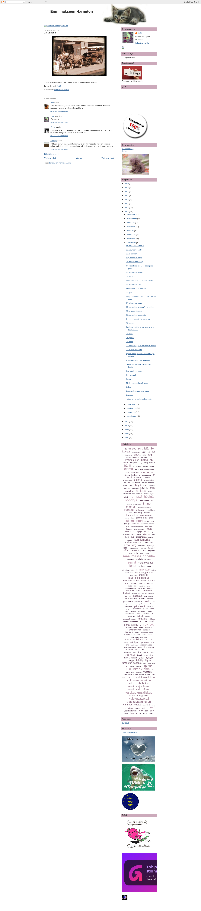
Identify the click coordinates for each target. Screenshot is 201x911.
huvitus (146, 493)
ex (125, 482)
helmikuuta (131, 412)
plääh (152, 609)
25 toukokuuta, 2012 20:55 (59, 111)
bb (151, 460)
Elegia (52, 127)
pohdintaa (133, 611)
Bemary (53, 141)
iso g (132, 518)
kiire (134, 532)
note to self (141, 588)
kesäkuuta (131, 239)
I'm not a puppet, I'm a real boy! (138, 319)
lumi (141, 553)
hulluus (141, 491)
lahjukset (151, 548)
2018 (127, 188)
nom (148, 586)
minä (132, 570)
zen (146, 711)
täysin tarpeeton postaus (137, 661)
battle (144, 459)
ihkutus (140, 510)
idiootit (129, 504)
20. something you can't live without (140, 307)
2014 (127, 204)
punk (138, 613)
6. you (128, 379)
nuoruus (150, 588)
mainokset (130, 559)
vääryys (145, 708)
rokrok (148, 624)
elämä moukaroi (132, 472)
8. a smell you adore (134, 371)
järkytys (127, 524)
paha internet (148, 596)
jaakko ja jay (141, 518)
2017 (127, 192)
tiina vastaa (149, 647)
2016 (127, 196)
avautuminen (132, 460)
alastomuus (128, 455)
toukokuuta (131, 243)
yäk (141, 710)
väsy (130, 708)
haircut (131, 485)
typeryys (130, 660)
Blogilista (125, 723)
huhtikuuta (131, 404)
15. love (129, 334)
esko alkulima (149, 480)
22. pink (129, 292)
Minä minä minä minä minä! (137, 383)
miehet (131, 565)
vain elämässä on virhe (143, 674)
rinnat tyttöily (131, 624)
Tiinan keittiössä (132, 649)
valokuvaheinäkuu (139, 680)
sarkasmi (147, 630)
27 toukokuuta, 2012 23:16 (59, 149)
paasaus (137, 596)
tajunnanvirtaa (147, 642)
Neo (52, 102)
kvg (134, 545)
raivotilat (147, 616)
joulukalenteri (133, 521)
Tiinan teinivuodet (147, 650)
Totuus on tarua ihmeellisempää (138, 399)
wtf (152, 708)
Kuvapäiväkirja (127, 149)
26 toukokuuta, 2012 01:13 (59, 122)
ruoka (141, 627)
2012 (127, 212)
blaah (125, 462)
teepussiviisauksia (130, 647)
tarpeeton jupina (146, 645)
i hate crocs (144, 501)
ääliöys (145, 713)
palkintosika (128, 602)
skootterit (136, 634)
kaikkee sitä (135, 523)
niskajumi (142, 586)
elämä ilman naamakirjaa (144, 469)
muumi (143, 581)
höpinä (149, 496)
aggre (144, 452)
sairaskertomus (134, 630)
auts (150, 457)
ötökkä (151, 713)
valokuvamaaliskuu (138, 692)
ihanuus (129, 509)
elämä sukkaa (146, 475)
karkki (127, 526)
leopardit (151, 551)
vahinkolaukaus (129, 674)
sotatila (144, 635)
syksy (126, 643)
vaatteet (139, 672)
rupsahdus (148, 627)
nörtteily (130, 590)
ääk (140, 713)
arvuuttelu (144, 457)
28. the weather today (134, 262)
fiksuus (137, 482)
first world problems (148, 482)
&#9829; (130, 448)
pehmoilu (129, 604)
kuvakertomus (148, 542)
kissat (139, 534)
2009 (127, 430)
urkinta (138, 666)
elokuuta (130, 231)
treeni (139, 655)
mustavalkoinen (131, 580)
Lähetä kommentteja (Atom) (60, 163)
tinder (134, 652)
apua (144, 455)
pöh (152, 613)
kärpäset (143, 548)
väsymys (137, 708)
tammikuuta (132, 416)
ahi (149, 452)
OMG (138, 591)
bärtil (127, 465)
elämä (128, 469)
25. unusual (50, 32)
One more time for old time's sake (139, 280)
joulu (151, 518)
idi (152, 500)
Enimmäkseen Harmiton (71, 11)
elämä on (147, 472)
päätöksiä (146, 613)
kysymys (150, 545)
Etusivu (79, 158)
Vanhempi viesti (107, 158)
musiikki (143, 575)
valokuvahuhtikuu (139, 683)
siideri (137, 632)
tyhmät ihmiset (130, 658)
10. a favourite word (134, 350)
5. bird (128, 387)
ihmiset (147, 513)
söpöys (134, 642)
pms (127, 611)
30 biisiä (143, 448)
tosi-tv (145, 652)
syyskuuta (131, 227)
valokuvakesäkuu (139, 689)
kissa (133, 535)
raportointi (143, 621)
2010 (127, 426)
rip (140, 625)
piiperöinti (139, 606)
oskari (144, 593)
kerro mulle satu (139, 529)
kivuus (146, 534)
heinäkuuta (131, 235)
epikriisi (138, 480)
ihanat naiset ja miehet (144, 507)
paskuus (149, 601)
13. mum (129, 342)
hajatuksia (141, 485)
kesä (149, 528)
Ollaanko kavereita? (130, 732)
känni (125, 548)
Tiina (52, 116)
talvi (127, 645)
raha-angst (131, 616)
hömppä (136, 496)
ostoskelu (151, 593)
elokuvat (138, 466)
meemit (130, 562)
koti (153, 534)
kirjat (146, 531)
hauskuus (135, 488)
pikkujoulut (150, 606)
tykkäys (141, 658)
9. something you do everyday (138, 360)
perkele (149, 604)
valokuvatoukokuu (61, 90)
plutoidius (137, 609)
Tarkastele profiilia (142, 43)
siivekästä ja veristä (147, 632)
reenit (152, 621)
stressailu (151, 635)
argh (150, 454)
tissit (140, 652)
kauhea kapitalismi (137, 526)
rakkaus (142, 618)
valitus (130, 677)
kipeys (139, 532)
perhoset (142, 604)
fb (132, 482)
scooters (129, 632)
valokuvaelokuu (145, 677)
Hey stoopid (131, 375)
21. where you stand (134, 303)
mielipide (141, 566)
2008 (127, 434)
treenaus (130, 654)
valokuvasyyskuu (139, 695)
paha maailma (131, 598)
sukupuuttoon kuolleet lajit (139, 637)
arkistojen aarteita (132, 457)
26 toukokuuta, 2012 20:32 (59, 136)
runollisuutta (131, 627)
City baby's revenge (134, 258)
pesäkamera (128, 606)
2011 (127, 422)
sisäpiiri (127, 635)
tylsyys (150, 657)
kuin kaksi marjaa (138, 537)
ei (133, 466)
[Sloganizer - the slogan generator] (56, 26)
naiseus (142, 584)
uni (127, 666)
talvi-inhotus (134, 645)
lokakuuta (131, 223)
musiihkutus (133, 575)
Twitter (124, 151)
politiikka (149, 611)
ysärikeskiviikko (130, 711)
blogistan (133, 463)
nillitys (135, 586)
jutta (152, 521)
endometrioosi (127, 480)
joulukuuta (131, 215)
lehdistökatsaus (138, 550)
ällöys (126, 713)
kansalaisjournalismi (147, 523)
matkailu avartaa (143, 559)
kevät (128, 531)
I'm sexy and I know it (135, 246)
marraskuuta (132, 219)
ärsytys (133, 713)
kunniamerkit (142, 539)
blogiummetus (149, 463)
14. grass (130, 338)
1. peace (129, 395)
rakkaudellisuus (129, 619)
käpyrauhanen (134, 548)
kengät (129, 529)
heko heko (144, 488)
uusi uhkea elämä (137, 669)
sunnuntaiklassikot (136, 639)
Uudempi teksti (50, 158)
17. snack (130, 323)
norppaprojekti (130, 588)
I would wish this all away (136, 288)
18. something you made (136, 315)
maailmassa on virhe (139, 556)
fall (129, 482)
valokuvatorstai (139, 698)
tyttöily (139, 660)
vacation (147, 672)
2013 (127, 208)
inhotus (127, 518)
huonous (139, 493)
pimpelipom (127, 609)
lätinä (147, 553)
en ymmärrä (146, 477)
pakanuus (142, 598)
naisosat (150, 584)
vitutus (137, 704)
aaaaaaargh (136, 452)
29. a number (131, 254)
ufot (144, 663)
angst (137, 454)
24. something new (133, 284)
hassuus (127, 488)
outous (128, 596)
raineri (140, 616)
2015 (127, 200)
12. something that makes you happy (141, 346)
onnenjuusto (136, 593)
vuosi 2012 (146, 705)
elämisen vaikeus (148, 466)
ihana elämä (137, 504)
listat (136, 553)
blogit (140, 463)
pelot (135, 604)
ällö (152, 711)
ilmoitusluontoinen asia (139, 515)
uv (152, 669)
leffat (126, 550)
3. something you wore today (137, 391)
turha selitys (148, 655)
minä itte (143, 569)
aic (153, 452)
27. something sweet (134, 272)
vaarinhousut (130, 672)
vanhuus (127, 704)
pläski (145, 609)
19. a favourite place (134, 311)
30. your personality (134, 250)
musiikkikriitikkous (138, 577)
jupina (147, 521)
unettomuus (151, 663)
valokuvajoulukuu (139, 686)
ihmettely (138, 512)
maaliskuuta (132, 408)
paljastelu (150, 598)
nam (130, 586)
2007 (127, 438)
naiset (134, 583)
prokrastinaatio (129, 613)
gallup (125, 485)
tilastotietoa (127, 652)
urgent (132, 666)
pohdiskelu (141, 611)
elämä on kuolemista (132, 475)
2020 (127, 184)
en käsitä (137, 477)
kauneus (148, 526)
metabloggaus (145, 562)
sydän (151, 640)
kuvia (126, 545)
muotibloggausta (144, 572)
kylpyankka (141, 545)
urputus (147, 665)
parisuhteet (138, 601)
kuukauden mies (133, 542)
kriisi (127, 537)
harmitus (152, 485)
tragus (152, 652)
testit (140, 647)
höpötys (131, 500)
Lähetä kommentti (51, 154)
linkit (130, 553)
